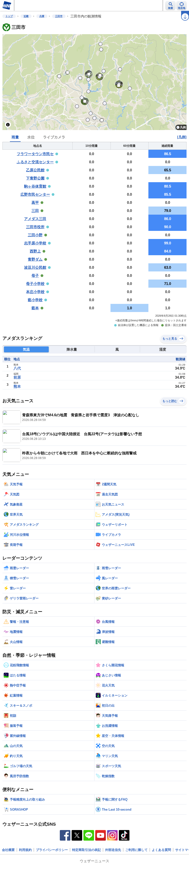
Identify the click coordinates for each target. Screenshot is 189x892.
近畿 (26, 16)
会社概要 (8, 850)
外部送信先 (113, 850)
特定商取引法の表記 (86, 850)
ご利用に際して (136, 850)
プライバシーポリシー (52, 850)
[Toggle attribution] (8, 125)
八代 (17, 368)
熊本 (17, 386)
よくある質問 (161, 850)
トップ (9, 16)
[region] (94, 82)
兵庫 (41, 16)
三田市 (59, 16)
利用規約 (25, 850)
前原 (17, 377)
